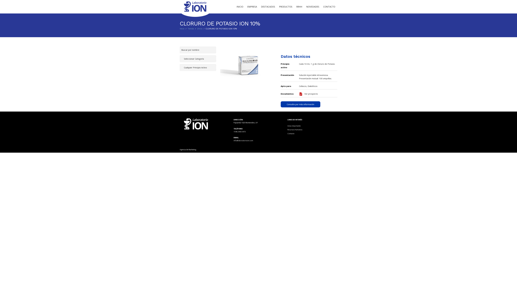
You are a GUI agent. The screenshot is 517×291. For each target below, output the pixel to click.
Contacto (290, 133)
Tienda (191, 28)
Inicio (182, 28)
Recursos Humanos (294, 130)
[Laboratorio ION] (195, 6)
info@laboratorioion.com (243, 140)
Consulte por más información (300, 104)
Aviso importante (294, 126)
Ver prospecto (311, 93)
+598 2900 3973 (240, 132)
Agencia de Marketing (188, 149)
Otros (199, 28)
